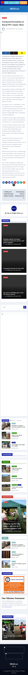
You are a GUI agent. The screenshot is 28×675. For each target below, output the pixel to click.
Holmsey (13, 423)
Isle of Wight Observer (15, 213)
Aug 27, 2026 (18, 296)
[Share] (6, 53)
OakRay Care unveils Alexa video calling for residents (9, 194)
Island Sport (14, 466)
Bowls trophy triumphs (17, 478)
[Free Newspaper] (22, 53)
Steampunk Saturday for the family (13, 268)
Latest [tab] (19, 420)
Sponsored (4, 17)
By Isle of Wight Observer (11, 28)
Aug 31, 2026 (18, 244)
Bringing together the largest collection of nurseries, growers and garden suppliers (13, 240)
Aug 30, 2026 (18, 270)
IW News (13, 442)
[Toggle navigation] (2, 8)
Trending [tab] (6, 420)
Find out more (8, 607)
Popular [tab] (13, 420)
